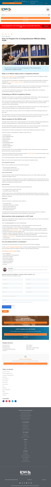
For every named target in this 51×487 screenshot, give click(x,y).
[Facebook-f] (3, 401)
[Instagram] (16, 401)
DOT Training (4, 382)
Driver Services (5, 384)
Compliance (7, 36)
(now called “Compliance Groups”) (16, 81)
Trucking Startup (5, 393)
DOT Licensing (29, 346)
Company (25, 439)
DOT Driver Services (6, 346)
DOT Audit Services (5, 345)
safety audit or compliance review (10, 76)
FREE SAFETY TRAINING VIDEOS (32, 347)
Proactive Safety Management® (25, 410)
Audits (3, 36)
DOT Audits (4, 377)
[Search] (49, 15)
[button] (48, 9)
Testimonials (4, 350)
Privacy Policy (30, 479)
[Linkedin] (10, 401)
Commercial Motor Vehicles (7, 373)
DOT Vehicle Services (6, 347)
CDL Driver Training (6, 371)
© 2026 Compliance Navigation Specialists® (11, 479)
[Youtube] (7, 401)
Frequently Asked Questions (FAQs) (8, 349)
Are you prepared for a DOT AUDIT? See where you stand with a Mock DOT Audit (21, 26)
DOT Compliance (29, 345)
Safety (3, 391)
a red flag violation (31, 153)
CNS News (4, 395)
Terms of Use (44, 479)
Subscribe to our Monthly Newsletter (25, 359)
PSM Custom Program (30, 349)
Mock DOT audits (10, 236)
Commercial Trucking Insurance (8, 375)
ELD (3, 386)
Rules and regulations (6, 389)
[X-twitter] (13, 401)
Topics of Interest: (7, 369)
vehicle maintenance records (15, 230)
